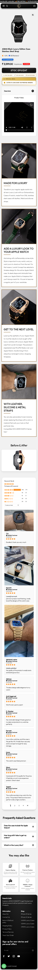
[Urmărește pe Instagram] (13, 956)
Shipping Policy (7, 926)
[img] (19, 539)
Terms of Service (8, 932)
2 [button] (14, 806)
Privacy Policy (6, 929)
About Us (5, 914)
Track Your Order (8, 935)
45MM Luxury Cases (27, 924)
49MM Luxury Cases (27, 927)
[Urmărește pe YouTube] (18, 956)
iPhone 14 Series (26, 917)
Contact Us (6, 917)
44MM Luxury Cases (27, 920)
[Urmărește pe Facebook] (3, 956)
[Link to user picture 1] (19, 520)
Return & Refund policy (7, 921)
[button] (3, 56)
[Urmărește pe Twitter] (8, 956)
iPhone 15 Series (26, 914)
